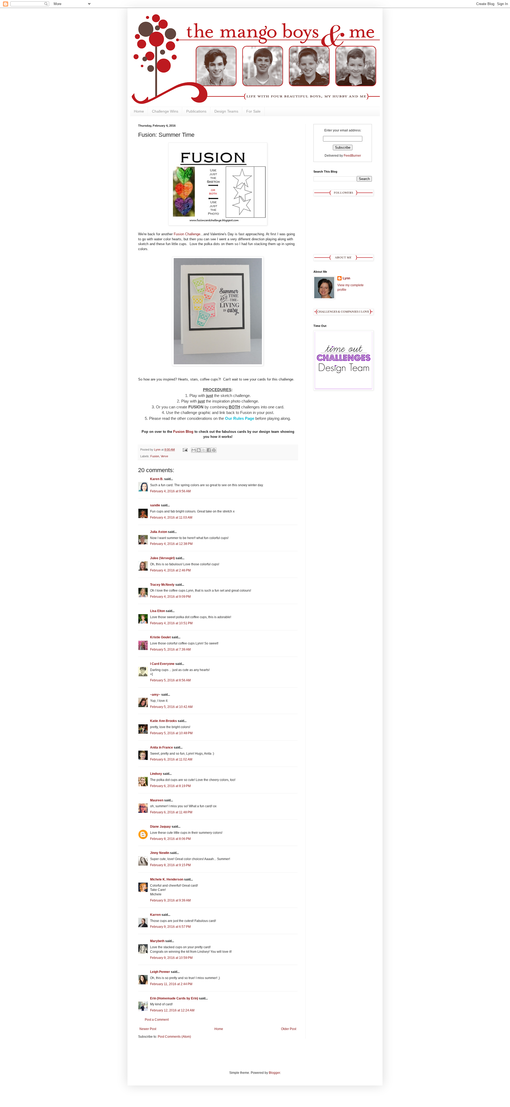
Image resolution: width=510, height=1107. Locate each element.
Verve (164, 456)
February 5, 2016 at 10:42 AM (171, 707)
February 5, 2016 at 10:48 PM (171, 733)
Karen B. (156, 479)
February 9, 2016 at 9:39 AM (170, 900)
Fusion (154, 456)
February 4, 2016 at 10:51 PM (171, 623)
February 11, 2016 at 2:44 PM (171, 984)
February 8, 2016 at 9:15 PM (170, 865)
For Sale (253, 111)
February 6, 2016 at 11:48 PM (171, 812)
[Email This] (193, 450)
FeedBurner (352, 155)
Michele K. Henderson (166, 879)
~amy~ (155, 694)
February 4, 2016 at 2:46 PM (170, 570)
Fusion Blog (183, 432)
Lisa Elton (157, 611)
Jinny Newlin (159, 853)
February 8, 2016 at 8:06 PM (170, 839)
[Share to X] (203, 450)
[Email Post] (184, 449)
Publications (196, 111)
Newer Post (147, 1029)
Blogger (274, 1073)
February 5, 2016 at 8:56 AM (170, 680)
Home (139, 111)
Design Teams (226, 111)
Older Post (288, 1029)
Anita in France (161, 747)
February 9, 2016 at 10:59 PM (171, 958)
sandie (155, 505)
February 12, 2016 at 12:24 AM (172, 1010)
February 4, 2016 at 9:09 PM (170, 597)
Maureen (156, 800)
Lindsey (156, 774)
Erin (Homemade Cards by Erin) (174, 998)
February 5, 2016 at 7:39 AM (170, 649)
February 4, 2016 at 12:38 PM (171, 544)
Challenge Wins (165, 111)
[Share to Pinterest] (213, 450)
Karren (155, 915)
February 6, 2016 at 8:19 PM (170, 786)
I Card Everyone (162, 664)
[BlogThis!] (198, 450)
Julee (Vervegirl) (162, 558)
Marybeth (157, 941)
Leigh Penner (160, 972)
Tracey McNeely (162, 585)
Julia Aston (158, 532)
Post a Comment (157, 1019)
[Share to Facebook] (208, 450)
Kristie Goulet (160, 637)
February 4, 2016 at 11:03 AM (171, 517)
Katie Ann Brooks (163, 721)
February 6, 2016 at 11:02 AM (171, 759)
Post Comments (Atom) (174, 1036)
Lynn (346, 278)
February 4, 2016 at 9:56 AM (170, 491)
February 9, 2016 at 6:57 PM (170, 927)
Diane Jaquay (160, 826)
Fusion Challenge (187, 234)
